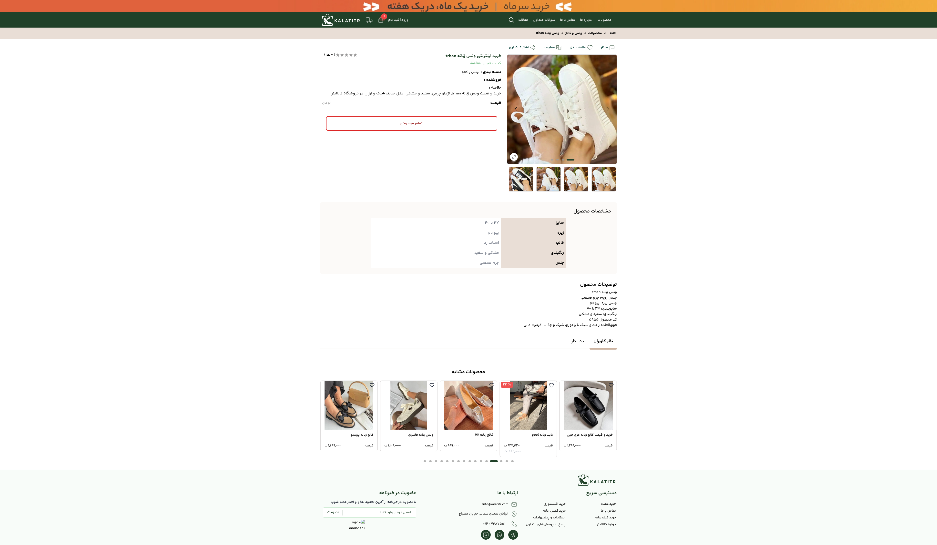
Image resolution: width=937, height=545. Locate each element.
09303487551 (493, 524)
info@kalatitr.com (495, 504)
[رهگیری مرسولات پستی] (369, 20)
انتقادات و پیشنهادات (549, 517)
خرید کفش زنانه (554, 510)
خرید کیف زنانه (605, 517)
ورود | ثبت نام (398, 20)
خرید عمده (608, 504)
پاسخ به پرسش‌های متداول (546, 524)
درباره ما (586, 20)
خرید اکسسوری (555, 504)
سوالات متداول (544, 20)
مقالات (523, 20)
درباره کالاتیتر (606, 524)
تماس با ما (567, 20)
